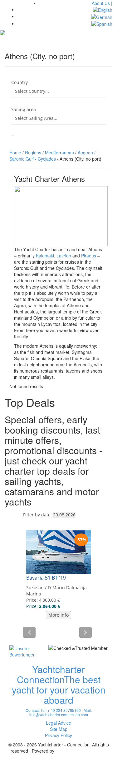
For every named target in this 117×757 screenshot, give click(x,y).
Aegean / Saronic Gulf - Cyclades (52, 155)
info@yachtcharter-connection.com (58, 714)
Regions (33, 152)
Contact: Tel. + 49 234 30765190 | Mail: (59, 710)
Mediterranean (59, 152)
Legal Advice (58, 723)
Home (15, 152)
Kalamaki (45, 255)
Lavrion (63, 255)
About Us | (102, 3)
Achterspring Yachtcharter (81, 751)
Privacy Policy (58, 735)
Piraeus (88, 255)
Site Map (58, 729)
